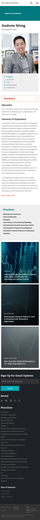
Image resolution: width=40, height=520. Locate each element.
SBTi (27, 507)
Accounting (4, 412)
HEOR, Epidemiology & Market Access (13, 445)
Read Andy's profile (8, 196)
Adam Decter (5, 494)
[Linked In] (2, 400)
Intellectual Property (7, 451)
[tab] (20, 98)
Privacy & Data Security (8, 464)
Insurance (4, 448)
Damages (6, 220)
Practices (6, 407)
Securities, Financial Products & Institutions (18, 231)
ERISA (3, 437)
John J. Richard (5, 491)
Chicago (10, 77)
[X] (19, 400)
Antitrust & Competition (8, 415)
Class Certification (10, 217)
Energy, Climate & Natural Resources (12, 431)
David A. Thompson (7, 497)
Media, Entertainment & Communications (14, 462)
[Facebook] (11, 400)
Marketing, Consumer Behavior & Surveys (14, 459)
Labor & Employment (7, 456)
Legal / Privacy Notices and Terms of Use (32, 510)
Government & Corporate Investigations (17, 228)
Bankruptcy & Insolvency (12, 214)
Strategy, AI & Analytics (8, 470)
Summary (9, 98)
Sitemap (16, 507)
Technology (4, 475)
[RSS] (15, 400)
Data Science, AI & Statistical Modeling (17, 222)
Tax (2, 473)
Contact (16, 509)
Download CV (11, 88)
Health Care (4, 442)
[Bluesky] (6, 400)
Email (8, 82)
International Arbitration (9, 453)
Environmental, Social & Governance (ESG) (18, 225)
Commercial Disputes (7, 423)
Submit (10, 388)
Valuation (6, 234)
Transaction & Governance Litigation (12, 478)
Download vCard (12, 85)
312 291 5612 (10, 80)
